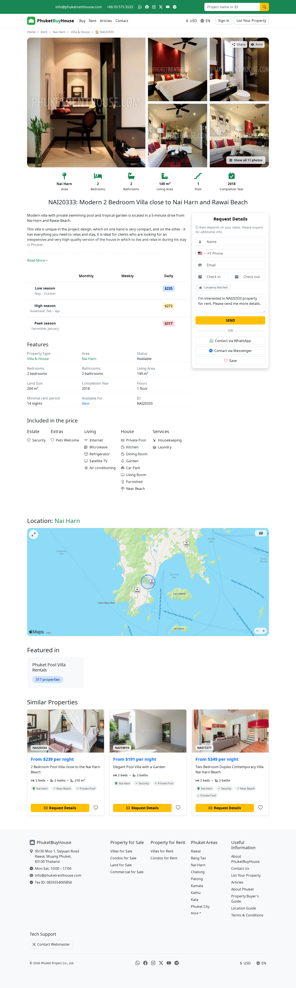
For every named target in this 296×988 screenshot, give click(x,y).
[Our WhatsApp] (140, 7)
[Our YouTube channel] (167, 7)
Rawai (196, 851)
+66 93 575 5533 (120, 7)
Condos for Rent (164, 858)
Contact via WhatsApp (233, 340)
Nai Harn (59, 32)
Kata (194, 899)
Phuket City (200, 906)
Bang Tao (198, 858)
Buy (82, 20)
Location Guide (243, 908)
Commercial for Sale (126, 872)
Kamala (197, 885)
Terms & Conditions (247, 915)
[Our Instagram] (154, 7)
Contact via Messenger (233, 350)
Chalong (198, 872)
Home (31, 32)
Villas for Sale (121, 851)
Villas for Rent (162, 851)
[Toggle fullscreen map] (33, 534)
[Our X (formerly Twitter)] (161, 7)
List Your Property (251, 20)
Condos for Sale (123, 858)
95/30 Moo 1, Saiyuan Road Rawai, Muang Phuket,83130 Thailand (57, 856)
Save (233, 360)
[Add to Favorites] (96, 808)
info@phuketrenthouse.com (78, 7)
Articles (106, 20)
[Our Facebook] (147, 7)
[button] (196, 913)
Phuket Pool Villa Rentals (49, 667)
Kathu (196, 892)
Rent (92, 20)
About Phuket (242, 889)
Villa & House (80, 32)
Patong (197, 878)
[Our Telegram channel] (174, 7)
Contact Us (240, 868)
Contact (121, 20)
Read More (36, 260)
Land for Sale (121, 865)
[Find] (264, 7)
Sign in (223, 20)
